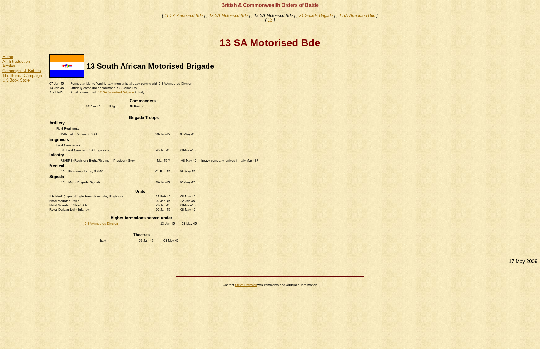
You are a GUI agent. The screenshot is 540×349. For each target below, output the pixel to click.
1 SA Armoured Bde (357, 15)
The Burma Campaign (22, 75)
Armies (8, 66)
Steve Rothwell (246, 285)
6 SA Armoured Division (101, 223)
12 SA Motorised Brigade (116, 92)
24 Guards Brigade (316, 15)
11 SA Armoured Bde (184, 15)
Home (7, 56)
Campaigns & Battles (21, 70)
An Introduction (16, 61)
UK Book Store (16, 80)
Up (270, 20)
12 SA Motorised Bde (228, 15)
